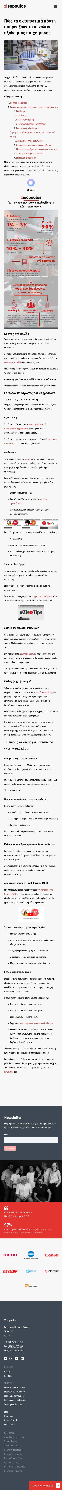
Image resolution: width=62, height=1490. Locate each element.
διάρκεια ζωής (46, 692)
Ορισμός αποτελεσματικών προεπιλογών (34, 145)
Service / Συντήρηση (25, 120)
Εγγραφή (10, 1148)
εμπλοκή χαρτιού (28, 654)
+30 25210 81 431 (15, 1342)
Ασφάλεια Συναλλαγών (14, 1437)
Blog (6, 1412)
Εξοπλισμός (21, 111)
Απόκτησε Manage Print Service (29, 153)
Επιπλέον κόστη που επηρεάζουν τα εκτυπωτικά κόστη (34, 107)
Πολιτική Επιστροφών (13, 1454)
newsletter (8, 1072)
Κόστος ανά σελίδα (18, 103)
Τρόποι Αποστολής (12, 1445)
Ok (58, 1485)
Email (6, 1134)
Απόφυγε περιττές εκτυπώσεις (29, 141)
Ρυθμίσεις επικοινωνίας (14, 1467)
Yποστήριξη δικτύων (13, 1404)
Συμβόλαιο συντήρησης (14, 1396)
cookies (49, 1485)
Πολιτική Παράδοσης (13, 1450)
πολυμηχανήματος (37, 424)
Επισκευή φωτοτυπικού (14, 1391)
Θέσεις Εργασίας (11, 1420)
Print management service (15, 1400)
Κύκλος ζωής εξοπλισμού (27, 128)
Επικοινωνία (9, 1424)
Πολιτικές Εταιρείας (13, 1471)
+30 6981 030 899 (15, 1346)
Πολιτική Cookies (12, 1462)
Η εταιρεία (8, 1416)
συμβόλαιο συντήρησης (42, 596)
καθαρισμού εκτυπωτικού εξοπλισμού (36, 1023)
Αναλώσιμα (21, 115)
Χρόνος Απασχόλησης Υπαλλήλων (31, 124)
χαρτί (27, 459)
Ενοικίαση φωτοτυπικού (14, 1387)
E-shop (7, 1371)
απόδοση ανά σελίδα (13, 362)
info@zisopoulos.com (13, 1350)
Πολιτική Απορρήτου (13, 1458)
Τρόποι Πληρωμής (12, 1441)
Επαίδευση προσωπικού (26, 158)
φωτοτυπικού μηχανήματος (16, 428)
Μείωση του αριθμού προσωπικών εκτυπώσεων (36, 149)
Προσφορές (9, 1376)
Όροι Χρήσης (9, 1433)
